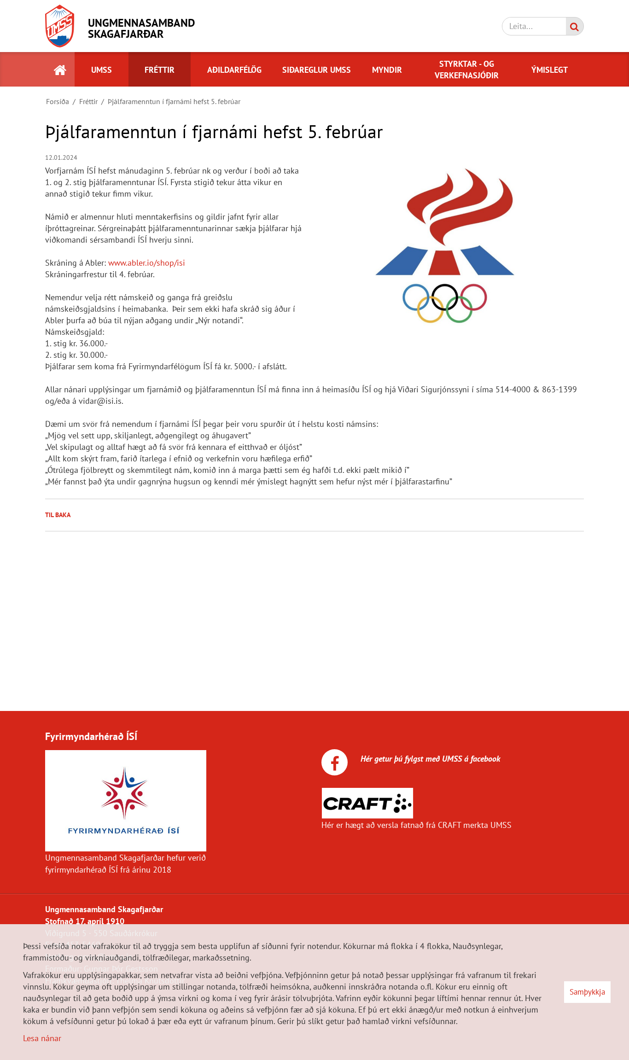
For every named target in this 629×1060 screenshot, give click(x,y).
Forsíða (57, 101)
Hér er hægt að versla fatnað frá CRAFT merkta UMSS (416, 825)
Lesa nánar (42, 1038)
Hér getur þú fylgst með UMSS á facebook (429, 758)
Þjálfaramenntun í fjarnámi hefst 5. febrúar (174, 101)
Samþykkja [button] (587, 992)
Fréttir (88, 101)
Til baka (57, 515)
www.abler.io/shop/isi (146, 262)
